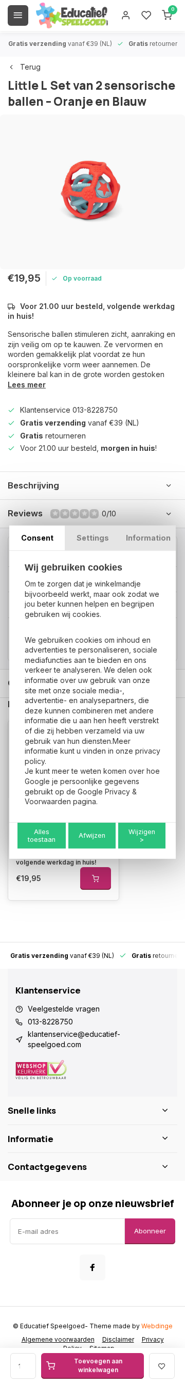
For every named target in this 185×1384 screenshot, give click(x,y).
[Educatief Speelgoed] (72, 15)
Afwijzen (92, 835)
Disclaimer (118, 1339)
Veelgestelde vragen (64, 1008)
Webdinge (157, 1326)
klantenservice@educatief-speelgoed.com (74, 1039)
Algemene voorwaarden (58, 1339)
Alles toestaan (41, 835)
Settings (93, 537)
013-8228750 (50, 1021)
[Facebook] (92, 1267)
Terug (30, 66)
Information (148, 537)
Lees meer (27, 384)
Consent (37, 537)
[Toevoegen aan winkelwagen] (95, 878)
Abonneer (150, 1231)
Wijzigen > (141, 835)
